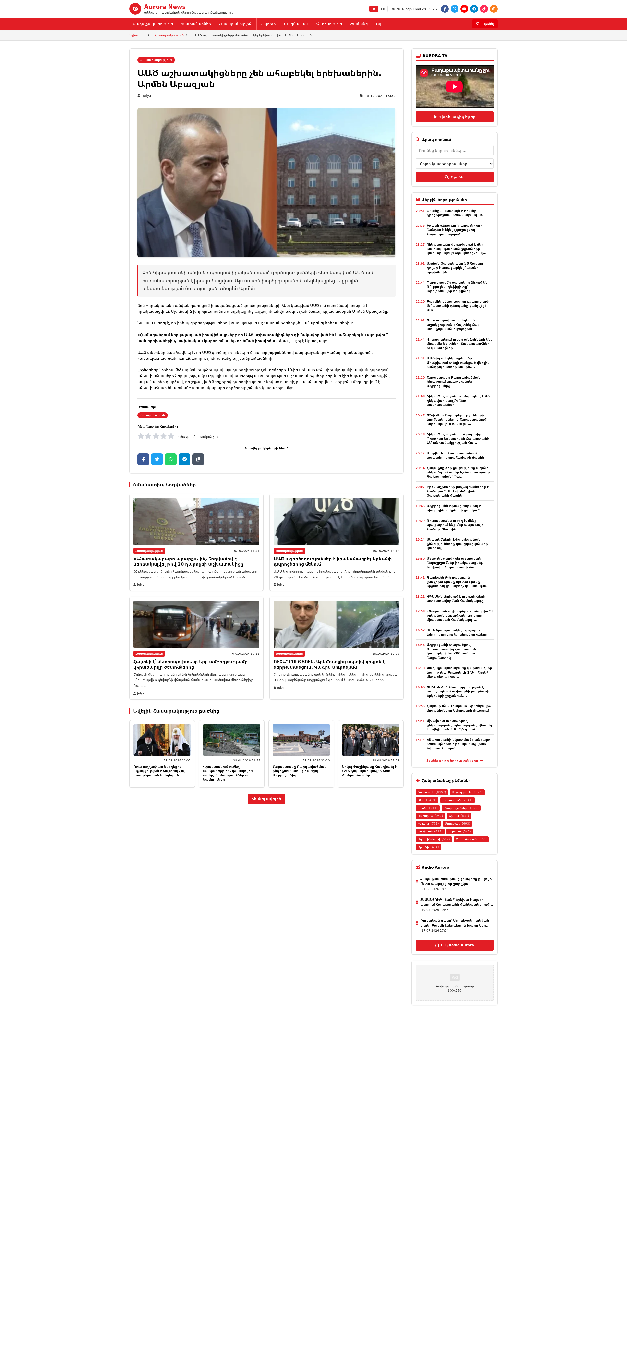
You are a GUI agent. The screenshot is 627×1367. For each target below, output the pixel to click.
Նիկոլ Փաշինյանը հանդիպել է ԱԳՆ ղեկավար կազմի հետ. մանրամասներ (369, 770)
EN (383, 9)
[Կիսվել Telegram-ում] (184, 459)
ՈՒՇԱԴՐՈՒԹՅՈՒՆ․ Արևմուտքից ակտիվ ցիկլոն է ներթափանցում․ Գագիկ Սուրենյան (329, 664)
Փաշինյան (430, 831)
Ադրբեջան (457, 823)
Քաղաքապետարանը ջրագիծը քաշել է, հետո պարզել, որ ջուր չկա (456, 881)
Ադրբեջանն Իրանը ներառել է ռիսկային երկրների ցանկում (454, 507)
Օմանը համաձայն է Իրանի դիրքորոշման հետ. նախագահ (455, 212)
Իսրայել (428, 823)
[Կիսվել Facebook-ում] (143, 459)
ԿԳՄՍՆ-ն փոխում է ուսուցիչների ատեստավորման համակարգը (456, 598)
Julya (147, 95)
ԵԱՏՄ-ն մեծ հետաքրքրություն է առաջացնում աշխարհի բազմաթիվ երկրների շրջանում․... (459, 691)
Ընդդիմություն (471, 839)
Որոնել (458, 177)
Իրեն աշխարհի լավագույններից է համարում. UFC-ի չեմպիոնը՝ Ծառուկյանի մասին (458, 491)
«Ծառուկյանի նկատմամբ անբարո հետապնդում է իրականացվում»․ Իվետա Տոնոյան (458, 743)
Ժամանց (359, 23)
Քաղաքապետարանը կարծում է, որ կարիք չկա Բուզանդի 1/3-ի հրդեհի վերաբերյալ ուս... (459, 672)
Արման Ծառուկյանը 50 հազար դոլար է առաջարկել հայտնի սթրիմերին (455, 267)
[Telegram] (474, 9)
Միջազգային (467, 792)
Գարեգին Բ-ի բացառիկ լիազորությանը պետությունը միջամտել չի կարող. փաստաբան (458, 581)
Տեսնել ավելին (266, 799)
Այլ (378, 23)
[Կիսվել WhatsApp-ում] (171, 459)
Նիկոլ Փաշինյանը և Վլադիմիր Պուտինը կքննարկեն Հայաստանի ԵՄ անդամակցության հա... (458, 438)
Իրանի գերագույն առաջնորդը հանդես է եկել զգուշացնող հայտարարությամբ (454, 229)
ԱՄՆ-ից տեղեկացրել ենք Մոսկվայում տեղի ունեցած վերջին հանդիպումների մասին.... (458, 362)
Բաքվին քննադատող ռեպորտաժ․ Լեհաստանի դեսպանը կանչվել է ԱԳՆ (458, 305)
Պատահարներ (196, 23)
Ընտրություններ (461, 808)
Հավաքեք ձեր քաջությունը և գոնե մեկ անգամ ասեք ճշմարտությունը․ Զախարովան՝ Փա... (459, 472)
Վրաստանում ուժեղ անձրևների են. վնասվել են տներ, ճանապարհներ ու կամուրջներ (228, 773)
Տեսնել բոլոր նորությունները (452, 760)
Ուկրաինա (430, 816)
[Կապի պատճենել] (198, 459)
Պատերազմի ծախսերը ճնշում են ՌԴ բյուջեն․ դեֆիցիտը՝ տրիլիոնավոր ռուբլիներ (457, 286)
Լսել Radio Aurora (457, 945)
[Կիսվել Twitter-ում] (157, 459)
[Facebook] (445, 9)
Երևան (459, 816)
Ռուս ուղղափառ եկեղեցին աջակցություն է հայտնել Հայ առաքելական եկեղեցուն (159, 770)
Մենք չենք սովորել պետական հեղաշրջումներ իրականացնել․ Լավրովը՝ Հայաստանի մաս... (455, 562)
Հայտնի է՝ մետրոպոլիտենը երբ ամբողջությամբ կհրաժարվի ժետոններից (190, 664)
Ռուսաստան (457, 800)
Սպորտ (268, 23)
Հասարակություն (236, 23)
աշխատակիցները (306, 376)
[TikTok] (484, 9)
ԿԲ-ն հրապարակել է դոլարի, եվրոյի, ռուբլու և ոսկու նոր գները (457, 632)
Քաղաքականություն (153, 23)
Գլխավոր (137, 35)
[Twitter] (454, 9)
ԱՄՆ (427, 800)
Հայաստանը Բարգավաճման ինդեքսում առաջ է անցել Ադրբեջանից (299, 770)
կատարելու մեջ (277, 387)
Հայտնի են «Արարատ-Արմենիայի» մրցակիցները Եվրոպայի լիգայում (459, 708)
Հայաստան (432, 792)
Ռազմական (296, 23)
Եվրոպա (459, 831)
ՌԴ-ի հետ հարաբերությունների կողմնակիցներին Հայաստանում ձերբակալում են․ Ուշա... (456, 419)
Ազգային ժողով (434, 839)
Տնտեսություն (329, 23)
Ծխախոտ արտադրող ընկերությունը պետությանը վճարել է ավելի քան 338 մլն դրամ (459, 724)
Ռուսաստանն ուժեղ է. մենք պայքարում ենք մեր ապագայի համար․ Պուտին (455, 524)
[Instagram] (494, 9)
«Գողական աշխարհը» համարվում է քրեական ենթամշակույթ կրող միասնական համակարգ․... (460, 615)
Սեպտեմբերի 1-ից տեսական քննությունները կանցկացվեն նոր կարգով (457, 543)
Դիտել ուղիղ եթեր (457, 116)
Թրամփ (428, 847)
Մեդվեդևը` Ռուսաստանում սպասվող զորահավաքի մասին (455, 455)
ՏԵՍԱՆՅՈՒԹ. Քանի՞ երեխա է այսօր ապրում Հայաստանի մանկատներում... (456, 902)
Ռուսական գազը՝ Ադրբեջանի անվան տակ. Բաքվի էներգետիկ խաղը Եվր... (455, 922)
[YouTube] (464, 9)
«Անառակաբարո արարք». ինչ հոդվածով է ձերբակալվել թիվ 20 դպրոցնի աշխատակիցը (188, 561)
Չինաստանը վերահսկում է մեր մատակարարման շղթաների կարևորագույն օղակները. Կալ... (456, 248)
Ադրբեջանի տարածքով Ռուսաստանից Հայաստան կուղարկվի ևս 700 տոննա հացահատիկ (451, 651)
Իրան (428, 808)
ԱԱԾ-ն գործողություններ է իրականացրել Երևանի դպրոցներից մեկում (333, 561)
